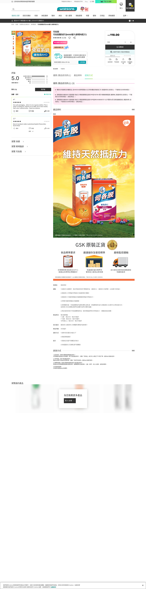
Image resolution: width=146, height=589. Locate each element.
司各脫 (56, 32)
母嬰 (87, 16)
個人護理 (69, 16)
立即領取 (82, 62)
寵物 (94, 16)
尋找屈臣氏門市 (78, 1)
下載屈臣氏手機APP (66, 1)
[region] (73, 585)
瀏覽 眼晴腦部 (17, 147)
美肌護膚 (44, 16)
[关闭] (143, 585)
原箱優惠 (111, 16)
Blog (86, 1)
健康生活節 (16, 16)
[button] (130, 6)
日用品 (102, 16)
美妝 (60, 16)
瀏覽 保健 (15, 142)
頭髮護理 (79, 16)
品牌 (124, 16)
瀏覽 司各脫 (16, 152)
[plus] (130, 42)
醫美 (53, 16)
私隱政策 (53, 587)
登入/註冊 (68, 401)
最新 (17, 94)
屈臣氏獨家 (27, 16)
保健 (36, 16)
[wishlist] (69, 37)
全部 (12, 94)
